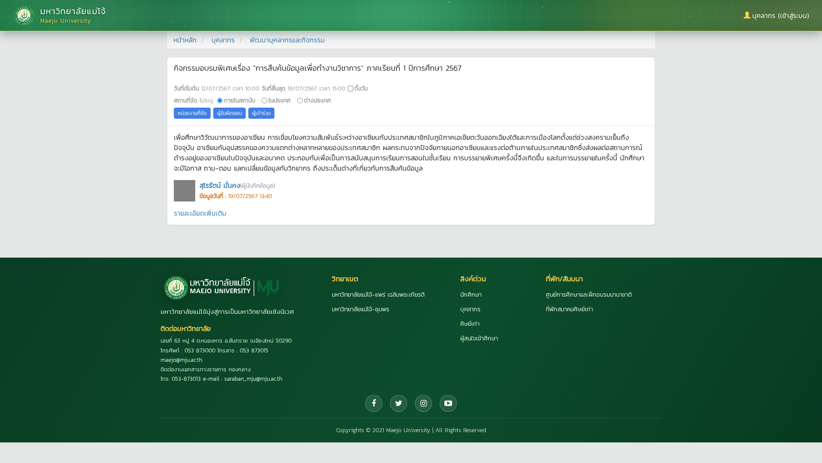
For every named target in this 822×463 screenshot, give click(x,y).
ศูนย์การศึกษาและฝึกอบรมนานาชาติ (589, 294)
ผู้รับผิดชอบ (229, 113)
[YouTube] (448, 403)
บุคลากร (223, 40)
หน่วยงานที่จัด (192, 113)
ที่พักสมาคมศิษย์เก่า (569, 309)
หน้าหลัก (185, 40)
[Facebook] (373, 403)
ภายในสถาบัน (239, 100)
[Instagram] (423, 403)
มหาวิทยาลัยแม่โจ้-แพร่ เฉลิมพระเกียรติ (378, 294)
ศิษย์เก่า (470, 323)
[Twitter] (398, 403)
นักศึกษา (471, 294)
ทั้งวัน (361, 88)
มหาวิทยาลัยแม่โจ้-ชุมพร (360, 309)
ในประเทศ (279, 100)
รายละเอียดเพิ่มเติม (200, 213)
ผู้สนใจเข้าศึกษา (479, 338)
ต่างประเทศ (317, 100)
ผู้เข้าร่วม (261, 113)
